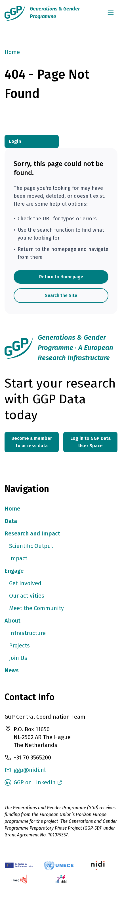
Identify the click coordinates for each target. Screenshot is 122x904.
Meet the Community (36, 608)
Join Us (18, 658)
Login (15, 141)
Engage (14, 570)
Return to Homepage (61, 276)
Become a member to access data (31, 442)
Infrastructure (27, 633)
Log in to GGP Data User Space (90, 442)
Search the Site (61, 295)
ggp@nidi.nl (30, 770)
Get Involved (25, 583)
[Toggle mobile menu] (110, 13)
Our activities (26, 595)
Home (12, 52)
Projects (19, 645)
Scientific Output (31, 546)
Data (11, 521)
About (12, 620)
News (12, 670)
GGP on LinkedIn (35, 782)
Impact (18, 558)
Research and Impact (32, 533)
